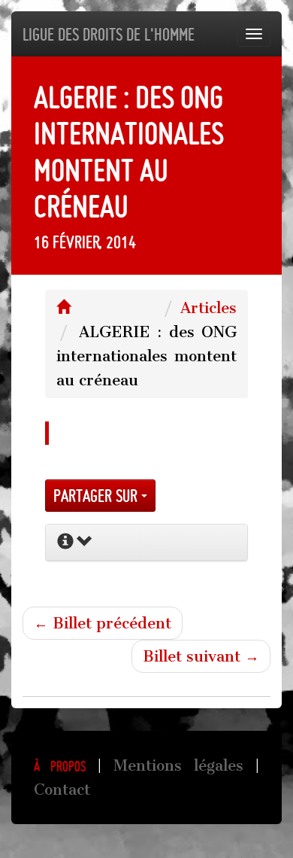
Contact (62, 789)
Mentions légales (178, 765)
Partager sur (97, 495)
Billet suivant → (201, 656)
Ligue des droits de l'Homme (109, 34)
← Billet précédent (102, 623)
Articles (208, 308)
